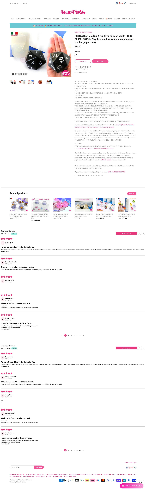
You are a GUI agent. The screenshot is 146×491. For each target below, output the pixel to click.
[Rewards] (131, 485)
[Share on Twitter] (83, 67)
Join (16, 3)
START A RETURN (70, 476)
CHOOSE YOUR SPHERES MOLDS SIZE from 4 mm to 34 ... (39, 216)
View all (131, 193)
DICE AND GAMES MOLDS (83, 32)
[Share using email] (90, 67)
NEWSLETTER (57, 476)
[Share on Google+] (88, 67)
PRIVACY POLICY (109, 474)
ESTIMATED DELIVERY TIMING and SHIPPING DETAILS (95, 148)
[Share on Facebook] (80, 67)
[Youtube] (122, 3)
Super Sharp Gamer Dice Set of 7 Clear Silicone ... (18, 215)
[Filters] (139, 233)
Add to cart (83, 61)
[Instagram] (125, 3)
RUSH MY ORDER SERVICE (116, 172)
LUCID (48, 476)
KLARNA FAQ (121, 474)
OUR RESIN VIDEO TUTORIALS (79, 474)
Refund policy (40, 476)
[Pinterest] (119, 3)
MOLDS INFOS (106, 160)
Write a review (126, 233)
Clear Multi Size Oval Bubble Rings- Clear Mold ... (83, 215)
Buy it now (100, 61)
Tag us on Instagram (81, 69)
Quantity (77, 51)
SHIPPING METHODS (17, 474)
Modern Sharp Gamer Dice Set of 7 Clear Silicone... (104, 215)
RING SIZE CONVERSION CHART (56, 474)
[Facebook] (117, 3)
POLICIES (40, 474)
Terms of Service (28, 476)
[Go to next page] (83, 335)
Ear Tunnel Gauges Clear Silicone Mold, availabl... (61, 215)
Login (12, 3)
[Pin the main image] (85, 67)
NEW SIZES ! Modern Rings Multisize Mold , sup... (126, 215)
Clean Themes (20, 482)
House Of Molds (27, 480)
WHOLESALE (17, 476)
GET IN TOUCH (97, 474)
